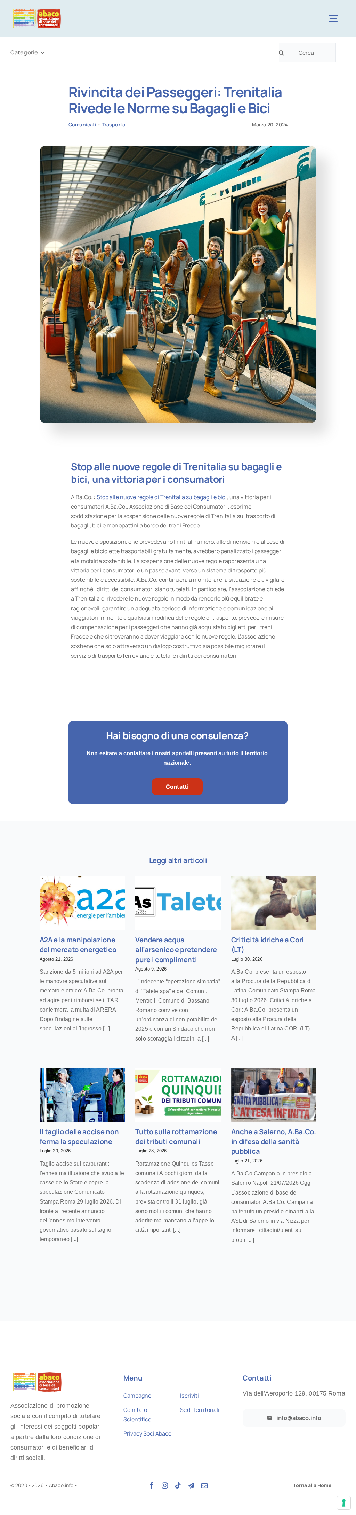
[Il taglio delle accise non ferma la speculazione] (82, 1095)
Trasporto (114, 124)
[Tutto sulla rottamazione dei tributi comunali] (178, 1095)
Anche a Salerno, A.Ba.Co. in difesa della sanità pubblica (273, 1141)
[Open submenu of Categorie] (41, 52)
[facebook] (151, 1485)
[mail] (204, 1485)
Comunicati (82, 124)
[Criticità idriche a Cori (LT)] (274, 903)
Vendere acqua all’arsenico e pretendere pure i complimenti (176, 949)
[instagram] (165, 1485)
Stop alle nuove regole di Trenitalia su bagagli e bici (162, 497)
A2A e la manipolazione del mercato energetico (78, 944)
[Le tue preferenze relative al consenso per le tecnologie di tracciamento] (343, 1502)
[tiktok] (178, 1485)
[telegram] (191, 1485)
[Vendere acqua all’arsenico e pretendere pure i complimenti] (178, 903)
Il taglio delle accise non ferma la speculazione (79, 1136)
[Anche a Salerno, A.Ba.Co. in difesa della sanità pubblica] (274, 1095)
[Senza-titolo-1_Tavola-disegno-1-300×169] (36, 10)
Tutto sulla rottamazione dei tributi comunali (176, 1136)
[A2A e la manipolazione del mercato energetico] (82, 903)
